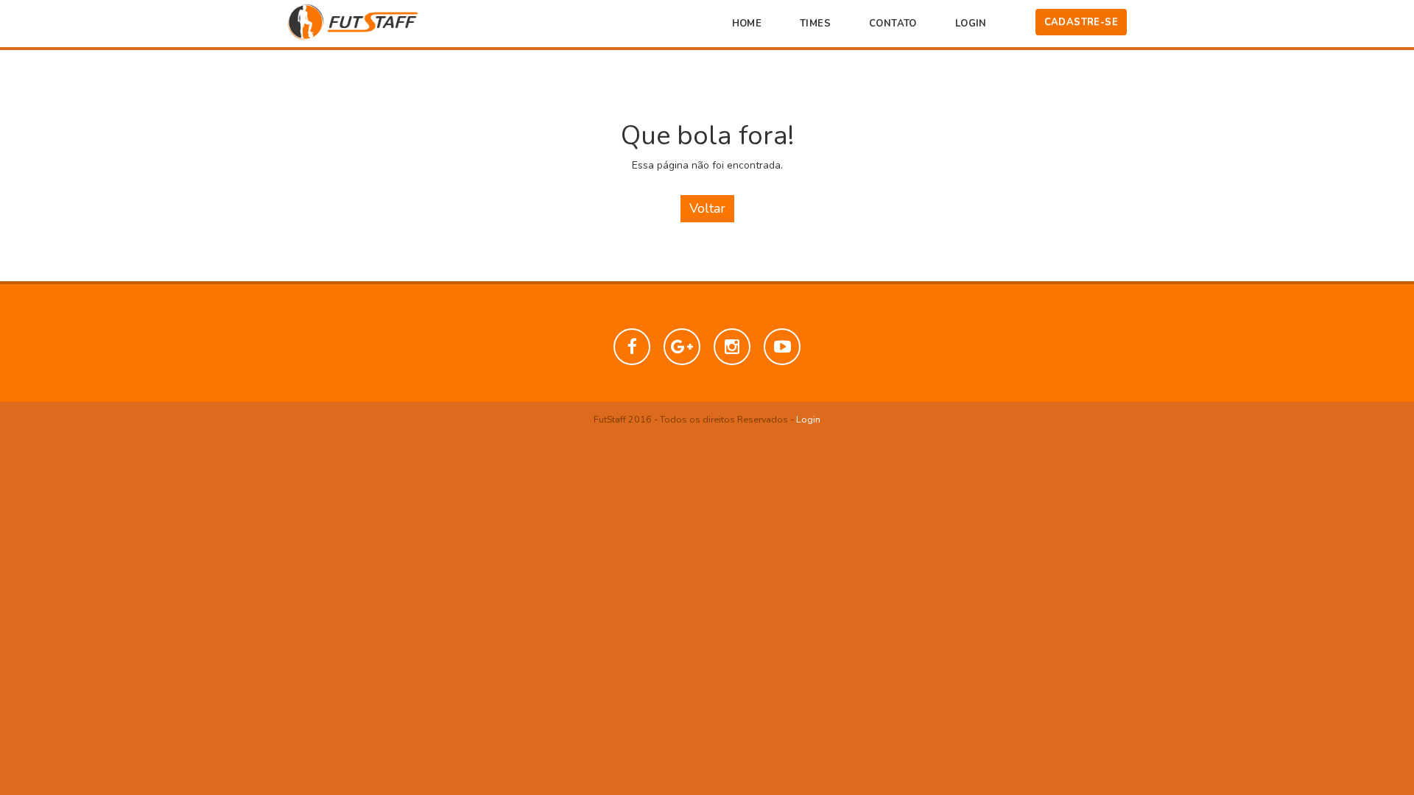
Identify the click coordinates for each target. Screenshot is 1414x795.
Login (971, 23)
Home (747, 23)
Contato (893, 23)
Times (815, 23)
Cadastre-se (1081, 22)
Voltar (707, 208)
